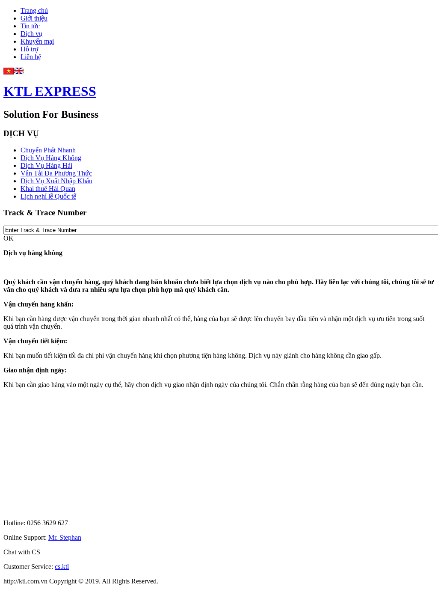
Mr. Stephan (64, 537)
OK (8, 238)
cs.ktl (62, 566)
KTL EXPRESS (49, 91)
